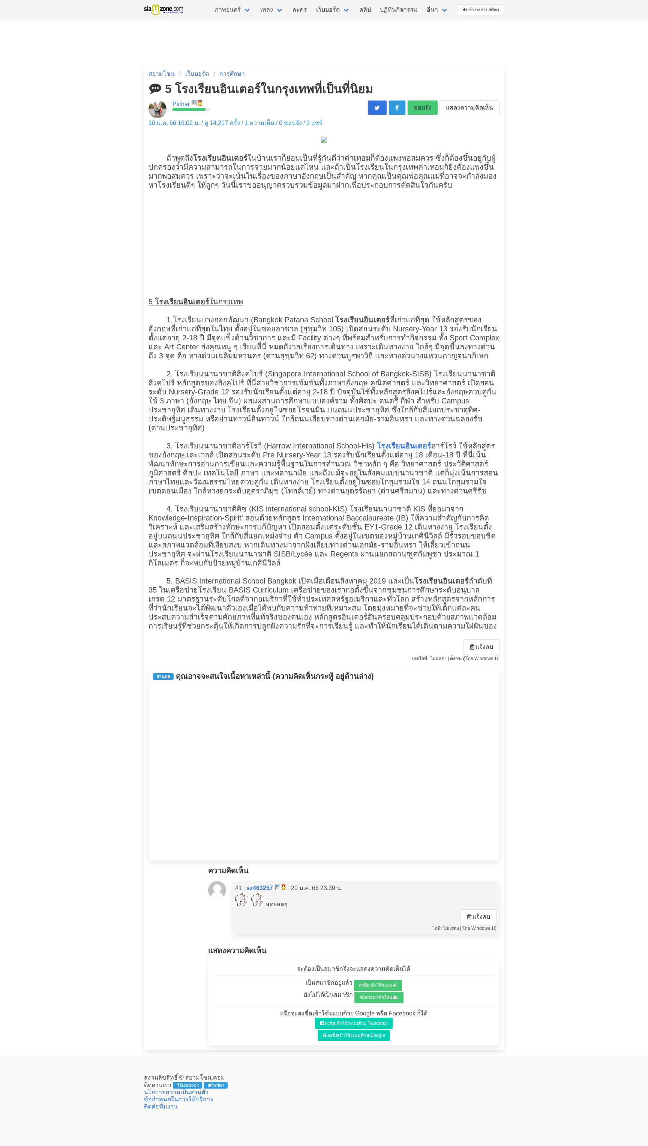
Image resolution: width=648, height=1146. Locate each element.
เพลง (266, 9)
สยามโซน (161, 74)
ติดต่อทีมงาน (161, 1106)
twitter (218, 1085)
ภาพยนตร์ (227, 9)
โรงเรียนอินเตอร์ (404, 446)
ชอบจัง (423, 107)
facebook (189, 1085)
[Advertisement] (324, 242)
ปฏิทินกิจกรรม (399, 9)
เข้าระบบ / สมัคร (483, 9)
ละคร (299, 9)
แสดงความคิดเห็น (469, 107)
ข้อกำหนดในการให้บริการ (178, 1099)
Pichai (180, 104)
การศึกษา (232, 74)
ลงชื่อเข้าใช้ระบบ (375, 985)
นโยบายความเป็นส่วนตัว (176, 1092)
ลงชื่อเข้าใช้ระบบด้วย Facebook (356, 1023)
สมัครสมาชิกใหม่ (375, 997)
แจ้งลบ (484, 647)
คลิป (365, 9)
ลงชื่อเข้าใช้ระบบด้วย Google (356, 1035)
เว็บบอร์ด (328, 9)
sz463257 (259, 888)
